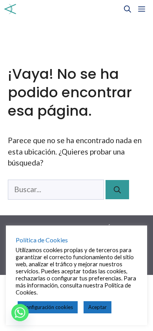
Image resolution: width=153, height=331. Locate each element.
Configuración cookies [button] (47, 307)
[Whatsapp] (20, 312)
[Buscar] (117, 189)
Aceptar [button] (97, 307)
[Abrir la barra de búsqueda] (127, 9)
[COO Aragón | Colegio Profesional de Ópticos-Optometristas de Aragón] (10, 9)
